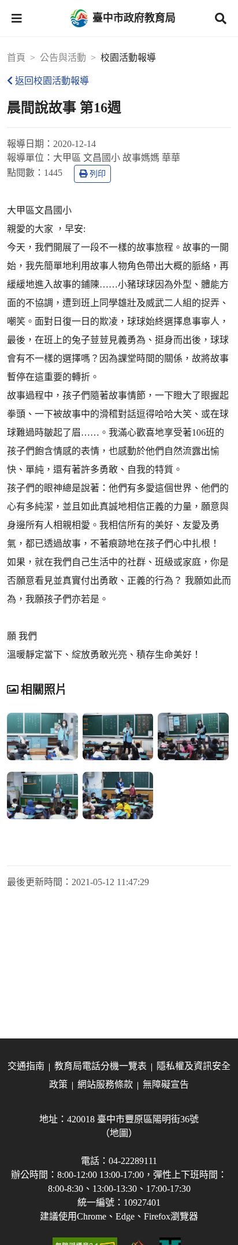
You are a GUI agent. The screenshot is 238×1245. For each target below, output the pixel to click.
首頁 (16, 57)
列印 (98, 174)
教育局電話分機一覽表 (100, 1066)
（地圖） (119, 1133)
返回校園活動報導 (52, 81)
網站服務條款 (105, 1084)
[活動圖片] (42, 736)
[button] (17, 18)
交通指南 (26, 1066)
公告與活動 (63, 57)
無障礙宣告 (166, 1084)
